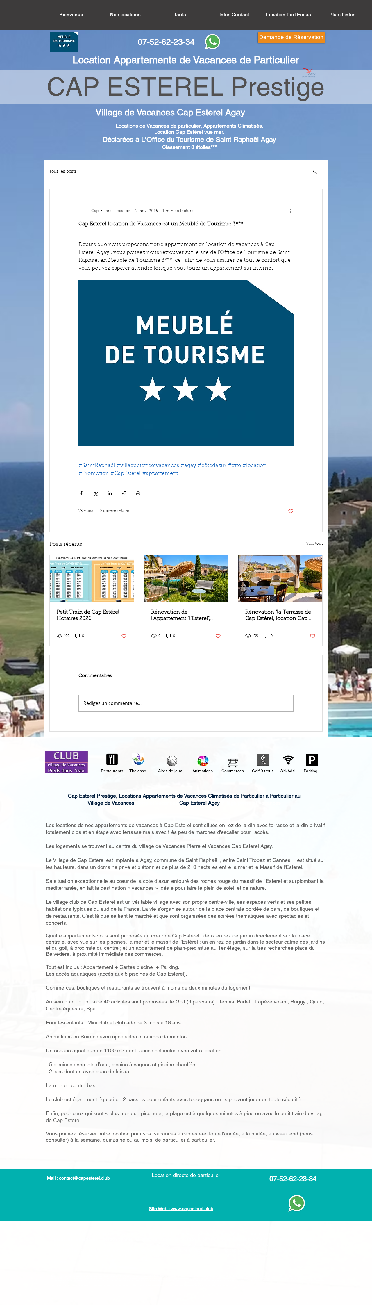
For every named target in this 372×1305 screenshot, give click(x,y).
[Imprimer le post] (138, 493)
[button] (315, 171)
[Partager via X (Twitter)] (95, 493)
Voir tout (314, 544)
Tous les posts (63, 171)
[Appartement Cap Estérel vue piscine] (186, 578)
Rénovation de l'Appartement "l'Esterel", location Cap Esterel (180, 616)
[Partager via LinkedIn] (109, 493)
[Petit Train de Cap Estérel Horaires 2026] (92, 578)
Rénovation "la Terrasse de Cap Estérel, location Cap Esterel (278, 616)
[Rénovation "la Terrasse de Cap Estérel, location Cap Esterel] (280, 578)
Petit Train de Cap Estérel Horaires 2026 (88, 615)
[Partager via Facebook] (81, 493)
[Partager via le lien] (124, 493)
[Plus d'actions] (290, 211)
